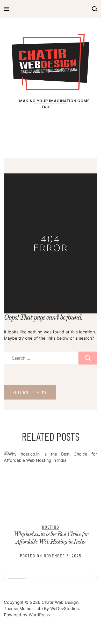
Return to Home (29, 392)
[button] (4, 579)
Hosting (50, 527)
